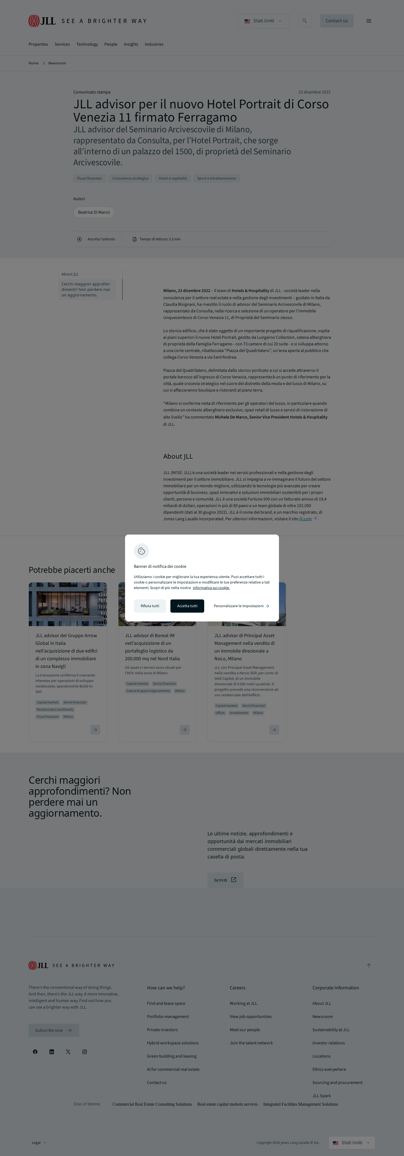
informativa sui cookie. (211, 588)
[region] (202, 578)
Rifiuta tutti (150, 606)
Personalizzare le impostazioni (242, 606)
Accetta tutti (187, 606)
